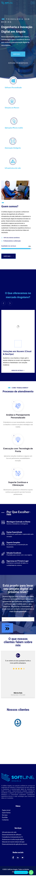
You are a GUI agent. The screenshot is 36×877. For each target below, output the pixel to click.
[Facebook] (13, 857)
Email (3, 616)
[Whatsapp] (31, 872)
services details (17, 367)
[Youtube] (22, 857)
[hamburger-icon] (33, 3)
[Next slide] (10, 303)
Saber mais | (17, 54)
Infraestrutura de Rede (14, 351)
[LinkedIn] (18, 857)
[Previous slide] (3, 303)
